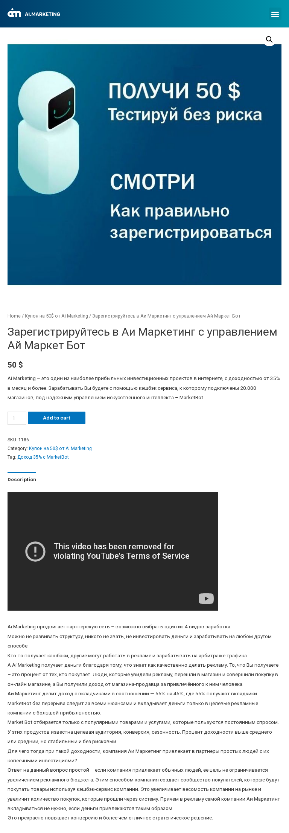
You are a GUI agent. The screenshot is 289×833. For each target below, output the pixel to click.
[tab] (22, 479)
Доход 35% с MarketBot (43, 457)
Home (14, 316)
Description (22, 479)
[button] (275, 14)
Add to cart (56, 418)
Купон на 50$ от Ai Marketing (56, 316)
